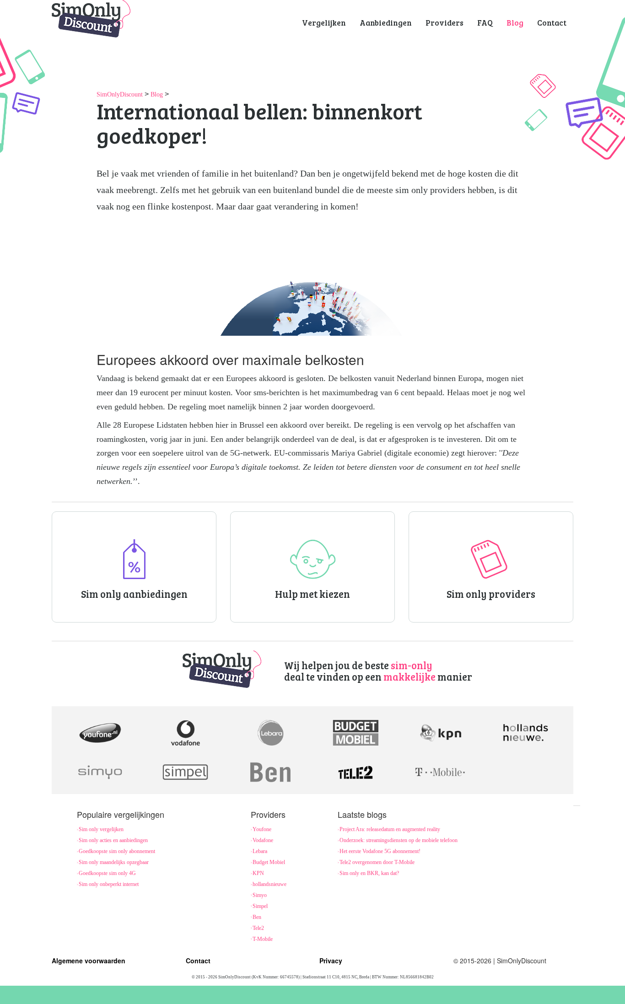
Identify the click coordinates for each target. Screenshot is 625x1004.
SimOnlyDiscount (120, 94)
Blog (157, 94)
